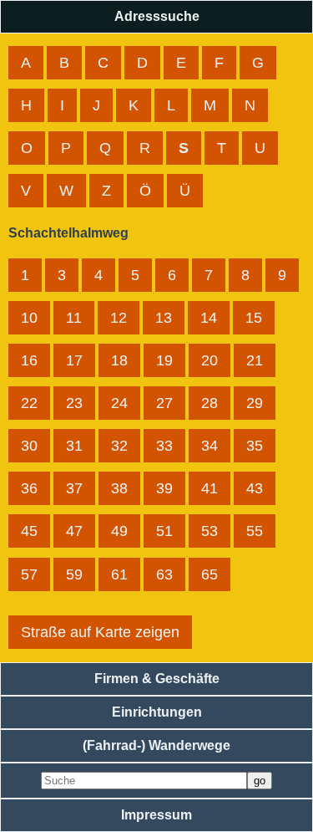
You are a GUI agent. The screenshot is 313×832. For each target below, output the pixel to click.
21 (254, 360)
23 (74, 403)
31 (74, 445)
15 (253, 317)
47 (74, 531)
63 (164, 574)
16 (29, 360)
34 (209, 445)
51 (164, 531)
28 (209, 403)
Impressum (156, 815)
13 (163, 317)
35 (254, 445)
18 (119, 360)
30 (29, 445)
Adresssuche (156, 16)
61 (119, 574)
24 (119, 403)
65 (209, 574)
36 (29, 488)
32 (119, 445)
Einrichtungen (157, 712)
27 (164, 403)
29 (254, 403)
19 (164, 360)
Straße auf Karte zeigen (100, 632)
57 (29, 574)
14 (208, 317)
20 (209, 360)
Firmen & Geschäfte (157, 678)
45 (29, 531)
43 (254, 488)
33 (164, 445)
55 (254, 531)
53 (209, 531)
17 (74, 360)
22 (29, 403)
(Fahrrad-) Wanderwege (156, 745)
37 (74, 488)
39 (164, 488)
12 (118, 317)
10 (29, 317)
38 (119, 488)
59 (74, 574)
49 (119, 531)
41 (209, 488)
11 (74, 317)
